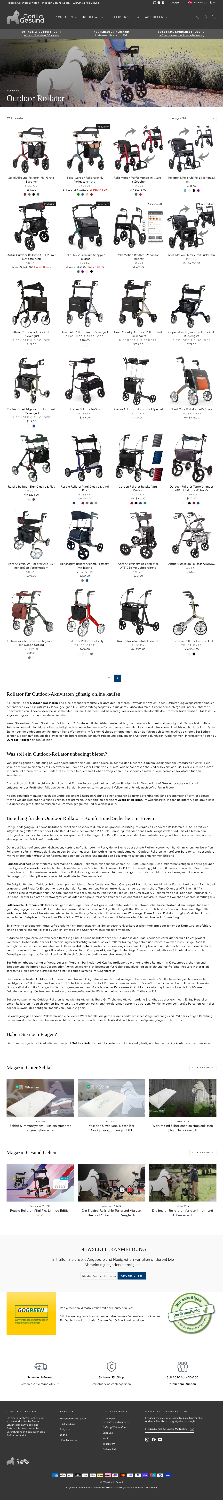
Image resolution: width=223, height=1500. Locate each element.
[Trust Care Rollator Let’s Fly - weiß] (87, 653)
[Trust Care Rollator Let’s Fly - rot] (78, 653)
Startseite (12, 90)
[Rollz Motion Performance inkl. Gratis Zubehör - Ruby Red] (140, 194)
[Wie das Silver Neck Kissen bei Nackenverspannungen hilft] (111, 1098)
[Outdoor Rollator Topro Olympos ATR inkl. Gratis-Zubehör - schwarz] (189, 503)
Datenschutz (110, 1449)
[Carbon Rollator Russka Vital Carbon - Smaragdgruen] (144, 503)
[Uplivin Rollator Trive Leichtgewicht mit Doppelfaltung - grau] (29, 657)
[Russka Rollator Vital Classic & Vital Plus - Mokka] (91, 503)
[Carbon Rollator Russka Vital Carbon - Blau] (140, 503)
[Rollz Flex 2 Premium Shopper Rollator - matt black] (91, 271)
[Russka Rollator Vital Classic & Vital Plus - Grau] (87, 503)
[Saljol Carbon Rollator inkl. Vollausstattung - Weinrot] (91, 194)
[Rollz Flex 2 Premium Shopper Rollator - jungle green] (78, 271)
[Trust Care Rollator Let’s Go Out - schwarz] (193, 653)
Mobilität (91, 17)
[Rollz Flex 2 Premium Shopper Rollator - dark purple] (82, 271)
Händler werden (69, 1440)
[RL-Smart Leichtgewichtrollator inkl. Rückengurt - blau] (33, 426)
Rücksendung (67, 1423)
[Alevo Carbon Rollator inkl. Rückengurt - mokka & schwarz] (31, 348)
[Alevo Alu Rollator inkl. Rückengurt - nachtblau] (82, 345)
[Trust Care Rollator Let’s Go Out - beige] (189, 653)
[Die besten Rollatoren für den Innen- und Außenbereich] (182, 1183)
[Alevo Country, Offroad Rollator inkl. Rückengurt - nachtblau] (136, 348)
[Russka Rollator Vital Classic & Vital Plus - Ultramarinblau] (73, 503)
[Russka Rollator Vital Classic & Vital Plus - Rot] (78, 503)
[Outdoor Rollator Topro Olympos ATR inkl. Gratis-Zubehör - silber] (185, 503)
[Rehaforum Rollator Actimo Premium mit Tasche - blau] (87, 580)
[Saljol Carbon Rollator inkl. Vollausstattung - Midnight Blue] (82, 194)
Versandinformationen (73, 1418)
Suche (63, 1434)
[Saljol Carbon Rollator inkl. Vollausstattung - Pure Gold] (87, 194)
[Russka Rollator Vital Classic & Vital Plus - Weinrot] (82, 503)
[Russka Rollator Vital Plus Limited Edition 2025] (40, 1183)
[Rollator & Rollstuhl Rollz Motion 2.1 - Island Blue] (185, 190)
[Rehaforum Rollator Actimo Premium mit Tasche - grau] (82, 580)
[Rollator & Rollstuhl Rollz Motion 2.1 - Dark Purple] (198, 190)
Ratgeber (65, 1429)
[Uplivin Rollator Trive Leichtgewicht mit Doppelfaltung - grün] (33, 657)
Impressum (109, 1443)
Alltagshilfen (151, 17)
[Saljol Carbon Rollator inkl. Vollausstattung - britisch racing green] (78, 194)
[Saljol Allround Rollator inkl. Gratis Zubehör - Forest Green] (38, 194)
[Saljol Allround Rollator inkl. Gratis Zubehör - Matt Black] (33, 194)
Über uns (108, 1432)
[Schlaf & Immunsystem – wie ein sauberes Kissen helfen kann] (40, 1098)
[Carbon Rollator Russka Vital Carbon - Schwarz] (136, 503)
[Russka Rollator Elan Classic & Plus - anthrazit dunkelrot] (33, 499)
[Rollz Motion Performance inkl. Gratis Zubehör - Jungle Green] (136, 194)
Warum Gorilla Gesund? (86, 2)
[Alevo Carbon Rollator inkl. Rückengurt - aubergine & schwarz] (35, 348)
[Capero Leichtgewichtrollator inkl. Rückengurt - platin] (193, 348)
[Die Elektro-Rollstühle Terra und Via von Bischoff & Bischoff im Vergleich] (111, 1183)
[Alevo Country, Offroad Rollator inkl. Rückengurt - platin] (140, 348)
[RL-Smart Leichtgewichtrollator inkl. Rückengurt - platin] (29, 426)
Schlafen (65, 17)
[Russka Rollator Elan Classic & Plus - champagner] (29, 499)
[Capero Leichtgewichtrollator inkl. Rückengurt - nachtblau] (189, 348)
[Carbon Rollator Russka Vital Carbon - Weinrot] (131, 503)
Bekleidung (119, 17)
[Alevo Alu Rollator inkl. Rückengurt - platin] (87, 345)
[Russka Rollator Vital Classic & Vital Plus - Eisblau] (95, 503)
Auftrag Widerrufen (114, 1427)
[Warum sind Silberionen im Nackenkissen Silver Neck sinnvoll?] (182, 1098)
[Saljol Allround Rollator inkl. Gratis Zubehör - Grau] (29, 194)
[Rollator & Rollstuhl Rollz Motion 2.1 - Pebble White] (189, 190)
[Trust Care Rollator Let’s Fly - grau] (91, 653)
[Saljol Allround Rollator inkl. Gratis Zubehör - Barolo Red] (24, 194)
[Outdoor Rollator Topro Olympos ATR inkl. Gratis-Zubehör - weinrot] (193, 503)
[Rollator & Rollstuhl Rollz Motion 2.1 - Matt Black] (193, 190)
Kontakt (107, 1438)
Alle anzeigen (203, 1067)
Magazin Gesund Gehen (56, 2)
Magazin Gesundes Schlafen (23, 2)
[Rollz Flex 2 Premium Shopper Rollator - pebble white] (87, 271)
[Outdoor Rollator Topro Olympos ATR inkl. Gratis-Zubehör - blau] (198, 503)
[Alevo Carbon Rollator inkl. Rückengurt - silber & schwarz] (27, 348)
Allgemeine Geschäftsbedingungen (116, 1420)
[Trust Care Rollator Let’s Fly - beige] (82, 653)
